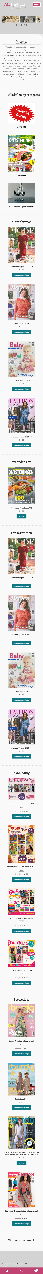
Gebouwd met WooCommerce (11, 1266)
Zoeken (21, 1271)
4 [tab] (24, 25)
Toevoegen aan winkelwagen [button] (21, 275)
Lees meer (21, 516)
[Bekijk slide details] (22, 19)
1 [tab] (16, 25)
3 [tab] (21, 25)
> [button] (38, 19)
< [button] (4, 19)
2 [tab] (19, 25)
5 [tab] (26, 25)
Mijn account (7, 1271)
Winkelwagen (33, 1269)
